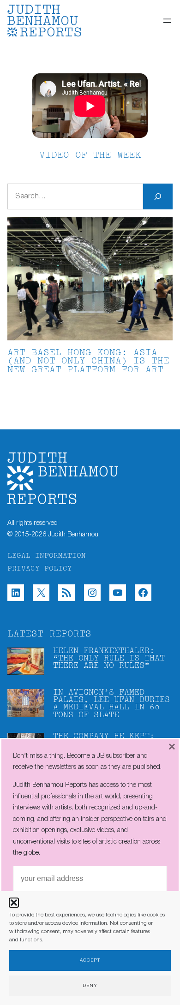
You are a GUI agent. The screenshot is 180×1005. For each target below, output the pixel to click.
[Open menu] (167, 20)
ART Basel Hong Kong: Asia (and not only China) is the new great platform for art (88, 362)
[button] (13, 902)
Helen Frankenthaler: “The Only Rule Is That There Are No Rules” (109, 659)
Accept (90, 960)
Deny (90, 986)
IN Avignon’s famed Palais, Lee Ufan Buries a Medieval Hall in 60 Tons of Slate (111, 704)
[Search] (158, 196)
